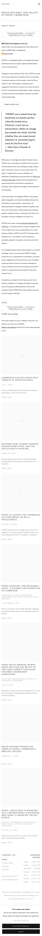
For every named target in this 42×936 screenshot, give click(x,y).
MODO (6, 4)
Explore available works (11, 104)
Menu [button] (38, 4)
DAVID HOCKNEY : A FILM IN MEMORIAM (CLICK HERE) (21, 34)
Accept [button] (21, 931)
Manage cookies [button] (21, 920)
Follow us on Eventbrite (9, 327)
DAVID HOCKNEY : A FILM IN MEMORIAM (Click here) (21, 308)
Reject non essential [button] (21, 926)
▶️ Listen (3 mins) (7, 53)
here (16, 314)
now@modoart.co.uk (12, 879)
